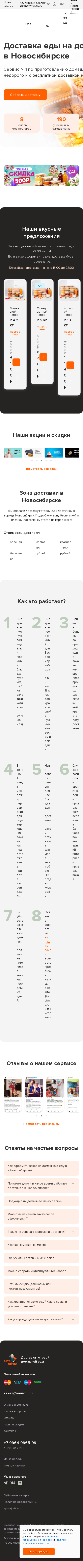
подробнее (15, 333)
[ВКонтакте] (61, 4)
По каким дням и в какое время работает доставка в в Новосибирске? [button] (37, 1186)
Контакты (10, 1431)
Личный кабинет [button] (15, 1465)
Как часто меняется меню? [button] (27, 1245)
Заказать (16, 363)
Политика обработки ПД (20, 1502)
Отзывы (9, 1418)
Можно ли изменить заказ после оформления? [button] (31, 1216)
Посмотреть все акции (41, 469)
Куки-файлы (11, 1508)
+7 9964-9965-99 (20, 1442)
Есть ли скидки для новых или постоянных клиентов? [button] (29, 1286)
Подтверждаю (39, 1551)
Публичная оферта (16, 1495)
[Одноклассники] (20, 1483)
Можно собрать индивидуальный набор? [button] (37, 1271)
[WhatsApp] (54, 4)
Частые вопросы (15, 1411)
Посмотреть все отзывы (41, 1124)
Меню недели (13, 1459)
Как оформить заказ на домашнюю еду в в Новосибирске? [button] (37, 1168)
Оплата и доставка (16, 1404)
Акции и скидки (14, 1424)
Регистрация (75, 9)
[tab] (31, 461)
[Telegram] (48, 4)
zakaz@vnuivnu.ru (31, 5)
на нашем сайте (48, 946)
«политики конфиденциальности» (45, 1541)
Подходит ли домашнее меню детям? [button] (35, 1201)
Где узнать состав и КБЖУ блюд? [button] (32, 1258)
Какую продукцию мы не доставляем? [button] (35, 1319)
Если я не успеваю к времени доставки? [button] (37, 1232)
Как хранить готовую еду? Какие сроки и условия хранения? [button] (37, 1304)
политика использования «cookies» (40, 1538)
